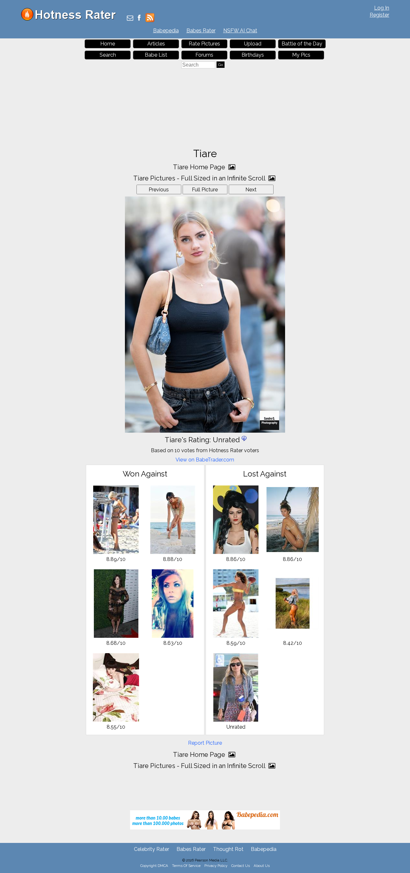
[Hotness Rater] (71, 19)
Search (108, 55)
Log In (381, 8)
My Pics (301, 55)
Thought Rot (228, 849)
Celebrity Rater (151, 849)
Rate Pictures (204, 44)
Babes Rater (201, 31)
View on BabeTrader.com (205, 460)
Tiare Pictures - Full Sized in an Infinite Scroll (200, 178)
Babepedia (166, 31)
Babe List (156, 55)
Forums (204, 55)
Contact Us (240, 865)
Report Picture (205, 743)
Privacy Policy (215, 865)
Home (107, 44)
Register (379, 15)
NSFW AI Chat (240, 31)
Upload (252, 44)
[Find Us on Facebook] (139, 18)
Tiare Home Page (200, 167)
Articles (156, 44)
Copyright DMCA (154, 865)
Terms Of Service (186, 865)
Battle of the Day (302, 44)
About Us (262, 865)
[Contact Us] (130, 18)
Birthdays (253, 55)
